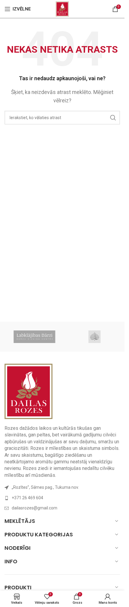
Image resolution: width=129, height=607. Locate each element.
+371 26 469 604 (27, 497)
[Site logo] (62, 8)
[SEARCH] (113, 118)
